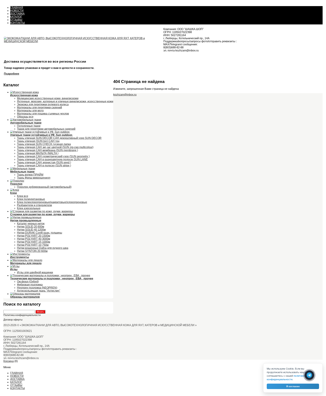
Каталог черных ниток (30, 223)
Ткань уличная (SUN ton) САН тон (38, 141)
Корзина (8, 361)
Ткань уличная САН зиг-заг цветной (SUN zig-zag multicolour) (55, 147)
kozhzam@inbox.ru (125, 94)
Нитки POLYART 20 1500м (33, 235)
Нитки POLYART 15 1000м (33, 241)
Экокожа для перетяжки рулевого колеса (43, 104)
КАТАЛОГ (16, 16)
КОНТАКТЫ (17, 22)
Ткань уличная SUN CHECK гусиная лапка (44, 144)
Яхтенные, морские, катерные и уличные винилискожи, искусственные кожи (65, 101)
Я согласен (293, 386)
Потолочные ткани (28, 125)
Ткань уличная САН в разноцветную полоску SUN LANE (52, 159)
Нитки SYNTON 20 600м (32, 251)
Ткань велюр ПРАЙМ (30, 174)
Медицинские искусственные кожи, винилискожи (47, 98)
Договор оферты (13, 319)
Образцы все (25, 116)
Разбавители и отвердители (34, 205)
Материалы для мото (30, 110)
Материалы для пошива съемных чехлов (43, 113)
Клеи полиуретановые (31, 199)
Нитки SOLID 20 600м (30, 226)
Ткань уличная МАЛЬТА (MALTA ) (37, 153)
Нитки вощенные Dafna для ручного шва (42, 248)
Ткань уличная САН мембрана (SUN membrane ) (47, 150)
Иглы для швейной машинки (35, 272)
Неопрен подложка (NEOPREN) (37, 287)
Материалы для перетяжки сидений (39, 107)
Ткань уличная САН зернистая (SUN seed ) (44, 162)
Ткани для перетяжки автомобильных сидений (46, 128)
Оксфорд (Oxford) (28, 281)
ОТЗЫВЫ (16, 19)
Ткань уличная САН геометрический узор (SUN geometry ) (53, 156)
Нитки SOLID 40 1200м (31, 229)
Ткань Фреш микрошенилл (33, 177)
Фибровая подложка (30, 284)
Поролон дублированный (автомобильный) (44, 186)
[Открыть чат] (309, 375)
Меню (7, 364)
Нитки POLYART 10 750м (33, 244)
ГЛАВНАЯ (16, 7)
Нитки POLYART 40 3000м (33, 238)
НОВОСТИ (17, 10)
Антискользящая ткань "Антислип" (38, 290)
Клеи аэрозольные (28, 208)
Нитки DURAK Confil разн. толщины (39, 232)
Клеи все (22, 196)
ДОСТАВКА (17, 13)
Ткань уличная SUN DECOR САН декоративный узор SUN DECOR (59, 138)
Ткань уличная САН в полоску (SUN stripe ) (44, 165)
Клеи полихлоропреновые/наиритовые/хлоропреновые (52, 202)
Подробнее (11, 73)
